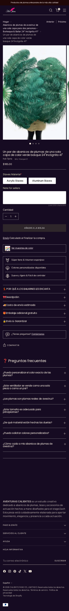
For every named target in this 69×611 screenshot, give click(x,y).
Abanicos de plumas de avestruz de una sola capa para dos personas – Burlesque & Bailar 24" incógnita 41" (20, 28)
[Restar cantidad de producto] (6, 216)
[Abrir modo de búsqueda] (50, 10)
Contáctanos (37, 334)
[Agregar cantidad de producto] (15, 216)
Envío (6, 238)
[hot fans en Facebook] (5, 572)
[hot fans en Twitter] (25, 572)
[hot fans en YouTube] (30, 572)
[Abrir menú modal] (64, 10)
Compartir (13, 345)
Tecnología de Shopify (12, 596)
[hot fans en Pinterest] (15, 572)
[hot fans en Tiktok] (20, 572)
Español (6, 583)
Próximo (62, 21)
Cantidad (8, 209)
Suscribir (60, 561)
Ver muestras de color (22, 248)
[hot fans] (11, 10)
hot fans (7, 158)
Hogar (6, 21)
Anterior (50, 21)
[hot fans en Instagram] (10, 572)
